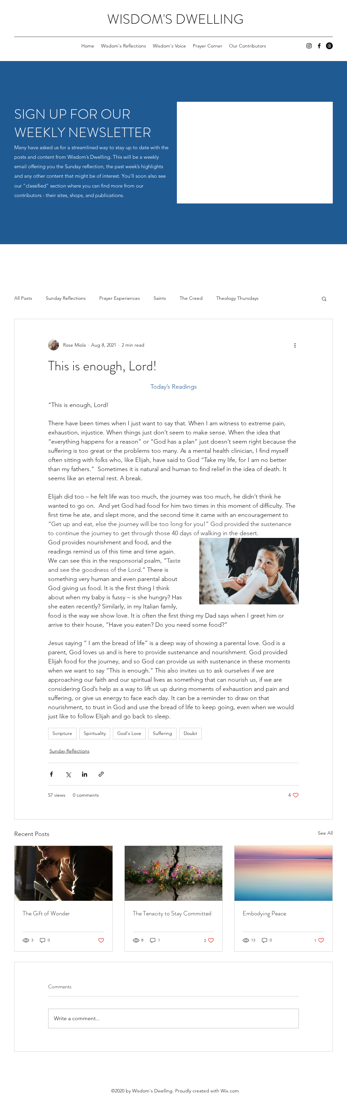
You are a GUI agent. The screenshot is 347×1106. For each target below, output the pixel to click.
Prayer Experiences (119, 298)
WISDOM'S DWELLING (175, 19)
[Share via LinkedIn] (84, 774)
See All (325, 833)
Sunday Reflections (66, 298)
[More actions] (295, 345)
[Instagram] (309, 45)
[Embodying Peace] (283, 873)
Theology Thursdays (237, 298)
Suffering (162, 733)
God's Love (129, 733)
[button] (324, 298)
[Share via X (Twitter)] (68, 774)
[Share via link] (101, 774)
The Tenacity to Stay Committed (172, 913)
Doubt (190, 733)
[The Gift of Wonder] (64, 873)
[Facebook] (319, 45)
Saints (160, 298)
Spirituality (95, 733)
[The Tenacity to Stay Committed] (174, 873)
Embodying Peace (264, 913)
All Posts (23, 298)
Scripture (62, 733)
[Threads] (329, 45)
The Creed (191, 298)
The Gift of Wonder (46, 913)
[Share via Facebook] (51, 774)
